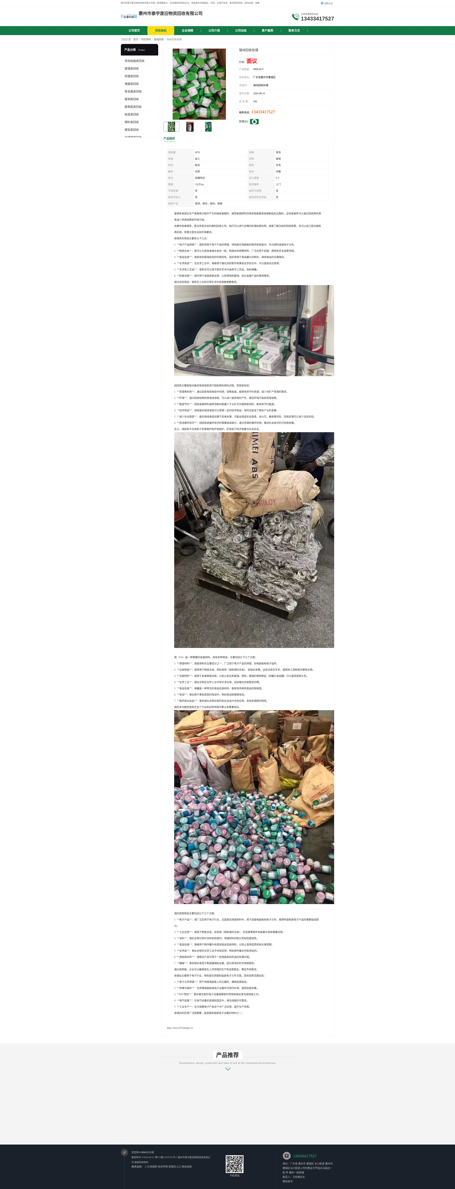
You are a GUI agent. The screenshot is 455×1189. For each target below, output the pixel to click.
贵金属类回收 (133, 91)
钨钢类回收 (132, 76)
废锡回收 (159, 39)
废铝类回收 (132, 129)
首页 (135, 39)
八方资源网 (151, 1166)
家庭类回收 (132, 114)
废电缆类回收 (133, 106)
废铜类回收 (132, 99)
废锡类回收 (132, 68)
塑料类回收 (132, 122)
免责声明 (163, 1166)
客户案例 (267, 30)
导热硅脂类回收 (134, 60)
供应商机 (161, 30)
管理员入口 (174, 1166)
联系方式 (294, 30)
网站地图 (187, 1166)
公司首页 (134, 30)
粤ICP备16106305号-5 (166, 1157)
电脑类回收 (132, 83)
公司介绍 (214, 30)
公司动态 (241, 30)
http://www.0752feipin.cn (180, 1028)
